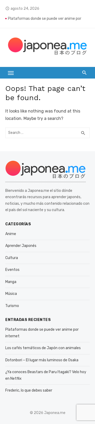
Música (11, 293)
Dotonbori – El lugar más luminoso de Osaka (41, 360)
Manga (10, 282)
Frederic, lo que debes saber (28, 390)
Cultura (11, 258)
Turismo (12, 306)
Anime (10, 234)
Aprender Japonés (20, 245)
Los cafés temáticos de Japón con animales (43, 348)
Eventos (12, 269)
